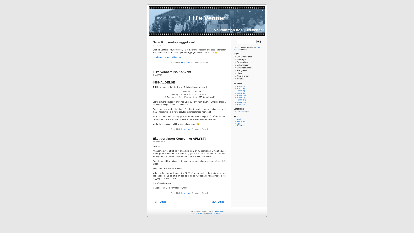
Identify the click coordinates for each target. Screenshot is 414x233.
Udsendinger (243, 65)
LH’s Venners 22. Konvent (172, 72)
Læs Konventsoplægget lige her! (167, 57)
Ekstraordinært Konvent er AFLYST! (179, 138)
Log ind (239, 119)
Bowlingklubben (244, 68)
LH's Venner (207, 18)
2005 (241, 104)
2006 (242, 102)
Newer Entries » (219, 202)
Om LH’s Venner (244, 57)
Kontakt (240, 79)
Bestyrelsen (242, 62)
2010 (241, 93)
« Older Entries (159, 202)
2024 (241, 86)
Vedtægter (241, 59)
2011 (241, 91)
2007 (242, 100)
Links (239, 73)
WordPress (241, 126)
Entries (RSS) (198, 213)
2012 (241, 88)
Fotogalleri (242, 70)
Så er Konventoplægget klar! (174, 42)
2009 (242, 95)
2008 (241, 98)
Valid (241, 121)
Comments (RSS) (213, 213)
